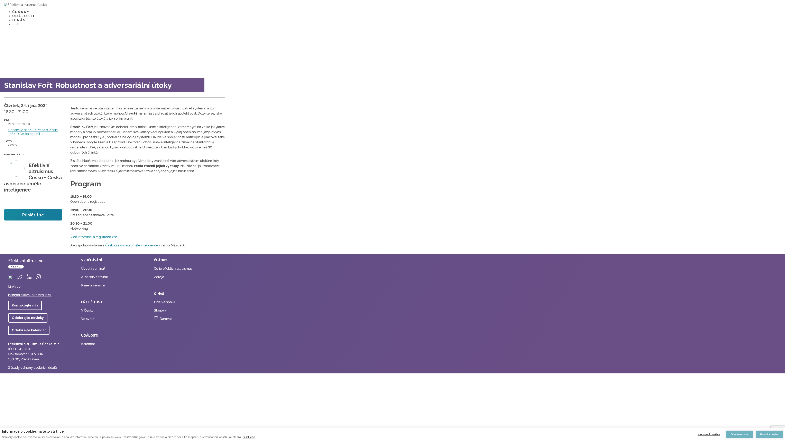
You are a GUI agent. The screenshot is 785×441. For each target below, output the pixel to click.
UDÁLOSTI (23, 16)
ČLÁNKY (21, 12)
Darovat (166, 319)
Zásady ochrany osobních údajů (32, 368)
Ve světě (87, 319)
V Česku (87, 310)
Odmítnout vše (739, 434)
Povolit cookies (769, 434)
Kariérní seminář (93, 285)
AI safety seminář (94, 277)
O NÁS (19, 20)
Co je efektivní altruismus (173, 269)
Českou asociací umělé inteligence (131, 245)
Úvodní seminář (93, 269)
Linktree (14, 286)
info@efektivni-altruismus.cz (30, 295)
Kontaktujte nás (25, 305)
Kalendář (88, 344)
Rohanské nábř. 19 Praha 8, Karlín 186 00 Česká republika (33, 132)
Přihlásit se (33, 215)
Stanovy (160, 310)
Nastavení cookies (709, 434)
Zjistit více (248, 437)
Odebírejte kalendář (29, 330)
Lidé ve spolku (165, 302)
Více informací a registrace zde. (94, 237)
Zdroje (159, 277)
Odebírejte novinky (28, 318)
